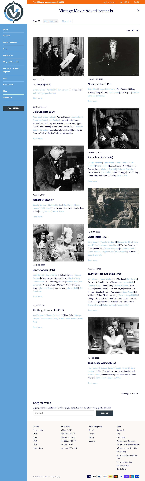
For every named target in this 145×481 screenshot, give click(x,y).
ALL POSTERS (13, 108)
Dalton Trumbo (108, 304)
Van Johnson (93, 279)
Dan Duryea (114, 92)
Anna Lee (37, 117)
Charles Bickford (53, 315)
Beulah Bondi (77, 117)
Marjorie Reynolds (107, 89)
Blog (5, 91)
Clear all (66, 21)
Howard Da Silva (124, 241)
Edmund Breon (46, 288)
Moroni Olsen (93, 374)
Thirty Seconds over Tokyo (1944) (105, 273)
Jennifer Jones (38, 315)
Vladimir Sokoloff (108, 169)
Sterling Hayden (55, 205)
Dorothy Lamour (39, 205)
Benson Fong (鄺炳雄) (128, 295)
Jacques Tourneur (49, 93)
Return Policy (121, 451)
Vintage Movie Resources (126, 441)
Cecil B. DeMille (95, 254)
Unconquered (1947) (98, 236)
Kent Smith (51, 89)
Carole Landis (121, 162)
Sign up (104, 413)
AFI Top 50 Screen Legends (10, 70)
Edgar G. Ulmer (114, 377)
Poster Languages (95, 426)
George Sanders (95, 162)
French (91, 437)
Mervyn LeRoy (122, 304)
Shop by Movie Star (11, 62)
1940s (35, 433)
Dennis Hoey (100, 377)
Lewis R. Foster (58, 211)
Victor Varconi (94, 251)
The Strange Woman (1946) (102, 362)
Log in (105, 2)
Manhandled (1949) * (43, 199)
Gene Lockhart (102, 165)
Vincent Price (46, 318)
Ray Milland (93, 89)
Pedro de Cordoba (125, 169)
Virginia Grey (108, 251)
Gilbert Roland (48, 117)
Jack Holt (36, 93)
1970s (35, 444)
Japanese (92, 441)
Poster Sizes (8, 55)
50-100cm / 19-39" (68, 433)
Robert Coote (71, 281)
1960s (35, 441)
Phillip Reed (46, 208)
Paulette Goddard (108, 241)
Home (5, 29)
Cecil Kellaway (101, 245)
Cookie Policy (122, 469)
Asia (4, 78)
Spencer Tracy (94, 285)
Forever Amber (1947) (44, 269)
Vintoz (119, 426)
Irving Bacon (44, 211)
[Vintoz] (13, 12)
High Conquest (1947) (44, 111)
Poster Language (10, 42)
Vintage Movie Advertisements (128, 444)
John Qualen (53, 120)
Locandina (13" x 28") (69, 448)
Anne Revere (38, 281)
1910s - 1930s (38, 430)
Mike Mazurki (121, 251)
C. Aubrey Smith (40, 120)
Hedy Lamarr (93, 368)
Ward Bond (114, 245)
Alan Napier (49, 21)
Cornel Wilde (51, 275)
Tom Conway (63, 89)
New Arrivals (8, 84)
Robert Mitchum (121, 285)
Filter (35, 21)
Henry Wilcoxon (112, 248)
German (92, 433)
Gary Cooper (93, 241)
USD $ (126, 2)
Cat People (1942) (42, 84)
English (91, 430)
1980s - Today (38, 448)
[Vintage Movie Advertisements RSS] (138, 10)
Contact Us (7, 97)
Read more (37, 98)
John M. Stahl (72, 288)
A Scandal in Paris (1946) (100, 157)
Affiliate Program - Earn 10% (127, 448)
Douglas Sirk (121, 175)
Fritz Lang (100, 95)
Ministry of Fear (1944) (99, 84)
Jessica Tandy (74, 278)
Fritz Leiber (43, 129)
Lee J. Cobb (59, 318)
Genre (5, 49)
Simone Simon (39, 89)
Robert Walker (106, 279)
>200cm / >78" (67, 444)
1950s (35, 437)
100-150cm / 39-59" (68, 437)
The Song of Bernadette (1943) (48, 310)
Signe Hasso (108, 162)
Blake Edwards (94, 304)
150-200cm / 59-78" (68, 441)
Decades (6, 36)
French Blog (121, 437)
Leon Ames (128, 291)
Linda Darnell (38, 275)
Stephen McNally (126, 282)
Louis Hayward (122, 368)
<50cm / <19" (66, 430)
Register (113, 2)
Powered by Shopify (52, 477)
